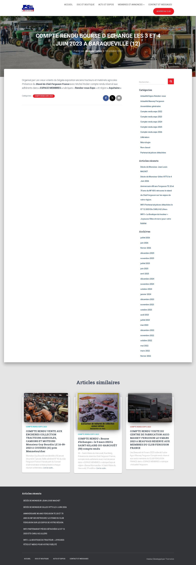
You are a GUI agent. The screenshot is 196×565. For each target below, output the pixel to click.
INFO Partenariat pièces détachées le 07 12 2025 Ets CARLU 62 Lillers (44, 531)
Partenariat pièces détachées (153, 153)
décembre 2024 (147, 279)
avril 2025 (144, 274)
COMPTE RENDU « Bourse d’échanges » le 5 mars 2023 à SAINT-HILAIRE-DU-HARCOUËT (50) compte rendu (97, 443)
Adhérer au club (164, 11)
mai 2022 (144, 346)
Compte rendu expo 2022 (151, 111)
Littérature (144, 137)
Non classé (145, 147)
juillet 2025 (145, 263)
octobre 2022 (146, 340)
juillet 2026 (145, 238)
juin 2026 (144, 243)
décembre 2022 (147, 330)
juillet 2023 (145, 320)
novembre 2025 (147, 258)
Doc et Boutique (85, 4)
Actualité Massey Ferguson (152, 101)
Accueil (68, 4)
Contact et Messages (160, 4)
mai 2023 (144, 325)
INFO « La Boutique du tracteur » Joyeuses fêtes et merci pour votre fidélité (155, 218)
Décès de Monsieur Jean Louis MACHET (41, 501)
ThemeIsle (169, 559)
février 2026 (145, 248)
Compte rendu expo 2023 (44, 96)
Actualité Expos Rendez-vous (153, 96)
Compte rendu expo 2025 (151, 127)
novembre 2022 (147, 335)
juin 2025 (144, 269)
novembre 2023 (147, 304)
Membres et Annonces (130, 4)
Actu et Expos (106, 4)
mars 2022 (145, 351)
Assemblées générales (150, 106)
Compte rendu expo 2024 (151, 122)
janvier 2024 (145, 294)
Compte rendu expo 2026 (151, 132)
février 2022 (145, 356)
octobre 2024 (146, 289)
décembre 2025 (147, 253)
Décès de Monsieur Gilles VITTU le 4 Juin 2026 (45, 507)
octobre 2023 (146, 310)
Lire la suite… (48, 468)
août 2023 (144, 315)
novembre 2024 (147, 284)
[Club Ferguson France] (28, 8)
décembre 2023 (147, 299)
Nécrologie (145, 142)
